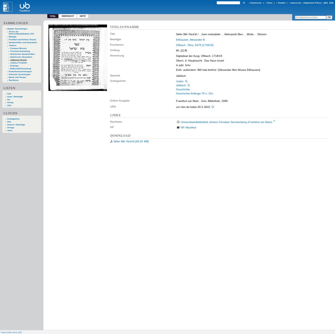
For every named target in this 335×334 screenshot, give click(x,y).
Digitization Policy (312, 3)
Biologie (12, 37)
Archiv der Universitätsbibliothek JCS (21, 33)
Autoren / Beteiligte (16, 125)
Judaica (12, 45)
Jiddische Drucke (18, 60)
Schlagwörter (13, 119)
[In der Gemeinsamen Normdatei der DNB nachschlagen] (186, 81)
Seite (83, 16)
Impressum (296, 3)
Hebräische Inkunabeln (21, 57)
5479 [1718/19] (204, 45)
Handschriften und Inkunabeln (23, 42)
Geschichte (183, 89)
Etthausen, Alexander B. (190, 39)
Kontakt (281, 3)
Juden (180, 81)
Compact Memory (18, 48)
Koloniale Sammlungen (20, 74)
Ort (8, 99)
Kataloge (14, 66)
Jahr (9, 105)
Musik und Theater (17, 77)
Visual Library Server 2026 (11, 332)
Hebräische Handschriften (22, 54)
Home (270, 3)
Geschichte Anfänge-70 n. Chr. (195, 93)
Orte (9, 122)
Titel (9, 94)
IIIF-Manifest (188, 127)
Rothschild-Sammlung (20, 68)
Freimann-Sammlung (20, 51)
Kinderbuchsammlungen (20, 71)
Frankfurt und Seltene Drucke (22, 39)
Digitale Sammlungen (17, 29)
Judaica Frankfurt (18, 63)
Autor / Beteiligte (15, 97)
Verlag (10, 102)
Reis (190, 45)
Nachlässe (14, 80)
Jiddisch (181, 85)
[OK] (244, 2)
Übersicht (68, 16)
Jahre (10, 130)
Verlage (10, 127)
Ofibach (181, 45)
